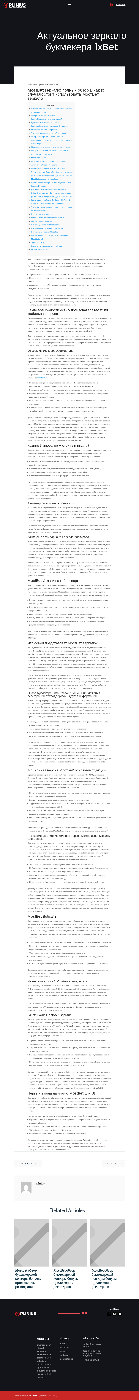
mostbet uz (42, 378)
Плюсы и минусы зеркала (41, 214)
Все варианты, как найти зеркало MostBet (48, 189)
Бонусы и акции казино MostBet (44, 232)
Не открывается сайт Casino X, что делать (48, 161)
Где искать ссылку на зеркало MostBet (47, 228)
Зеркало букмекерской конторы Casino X (48, 246)
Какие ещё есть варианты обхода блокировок (49, 126)
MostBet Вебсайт (38, 158)
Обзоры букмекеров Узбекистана (44, 115)
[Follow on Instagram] (114, 1314)
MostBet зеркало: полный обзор (44, 179)
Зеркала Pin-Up (37, 242)
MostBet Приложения (40, 249)
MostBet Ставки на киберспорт (44, 129)
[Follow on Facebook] (109, 1314)
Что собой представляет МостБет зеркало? (49, 133)
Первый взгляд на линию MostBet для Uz (48, 168)
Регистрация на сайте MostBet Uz (45, 225)
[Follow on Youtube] (120, 1314)
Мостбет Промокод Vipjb (41, 221)
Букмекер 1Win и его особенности (45, 122)
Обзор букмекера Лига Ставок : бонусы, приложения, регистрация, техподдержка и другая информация (51, 140)
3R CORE (33, 1395)
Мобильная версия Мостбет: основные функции (50, 147)
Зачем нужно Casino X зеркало (44, 165)
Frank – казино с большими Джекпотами (47, 217)
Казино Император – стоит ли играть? (46, 119)
